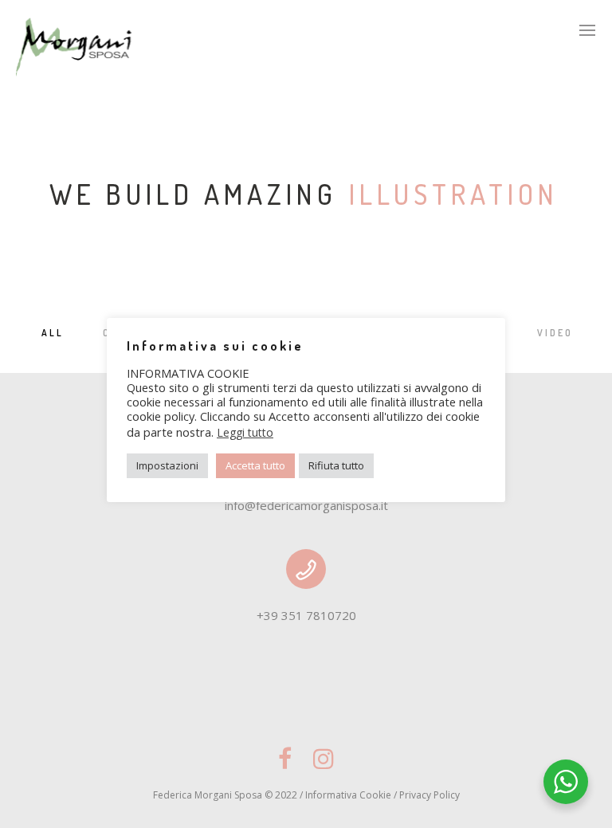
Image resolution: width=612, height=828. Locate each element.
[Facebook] (285, 766)
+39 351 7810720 (306, 615)
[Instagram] (323, 766)
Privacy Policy (429, 795)
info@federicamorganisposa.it (306, 505)
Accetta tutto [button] (255, 465)
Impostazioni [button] (167, 465)
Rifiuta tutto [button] (336, 465)
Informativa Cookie (348, 795)
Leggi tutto (245, 432)
